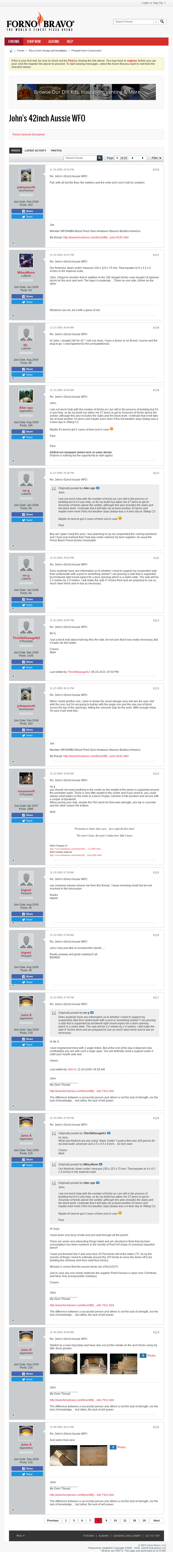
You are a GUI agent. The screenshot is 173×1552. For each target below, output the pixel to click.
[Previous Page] (132, 158)
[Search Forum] (162, 22)
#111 (156, 558)
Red (19, 1535)
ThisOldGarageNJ (26, 638)
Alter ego (26, 407)
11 (124, 1520)
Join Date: (20, 201)
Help (70, 41)
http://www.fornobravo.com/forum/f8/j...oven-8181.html (96, 237)
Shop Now (34, 41)
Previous (53, 1520)
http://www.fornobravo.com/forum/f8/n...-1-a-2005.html (75, 849)
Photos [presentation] (56, 150)
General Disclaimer (127, 1535)
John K (26, 1015)
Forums (13, 41)
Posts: (23, 205)
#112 (156, 620)
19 (144, 1520)
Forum (20, 50)
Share (29, 211)
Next (157, 1520)
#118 (156, 1118)
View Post (97, 488)
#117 (156, 997)
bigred (26, 890)
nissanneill (26, 791)
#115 (156, 872)
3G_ (26, 345)
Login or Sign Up (152, 3)
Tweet (28, 216)
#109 (156, 390)
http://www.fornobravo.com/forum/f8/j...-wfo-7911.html (82, 1091)
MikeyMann (26, 272)
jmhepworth (26, 187)
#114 (156, 773)
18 (134, 1520)
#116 (156, 935)
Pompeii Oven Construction (86, 50)
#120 (156, 1427)
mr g (26, 490)
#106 (156, 169)
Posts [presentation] (15, 150)
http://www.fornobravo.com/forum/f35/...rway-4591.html (76, 855)
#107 (156, 255)
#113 (156, 688)
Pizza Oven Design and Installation (48, 50)
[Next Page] (143, 158)
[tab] (15, 150)
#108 (156, 327)
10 (115, 1520)
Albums (53, 41)
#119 (156, 1332)
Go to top (152, 1535)
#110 (156, 473)
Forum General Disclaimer (29, 134)
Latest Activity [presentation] (35, 150)
